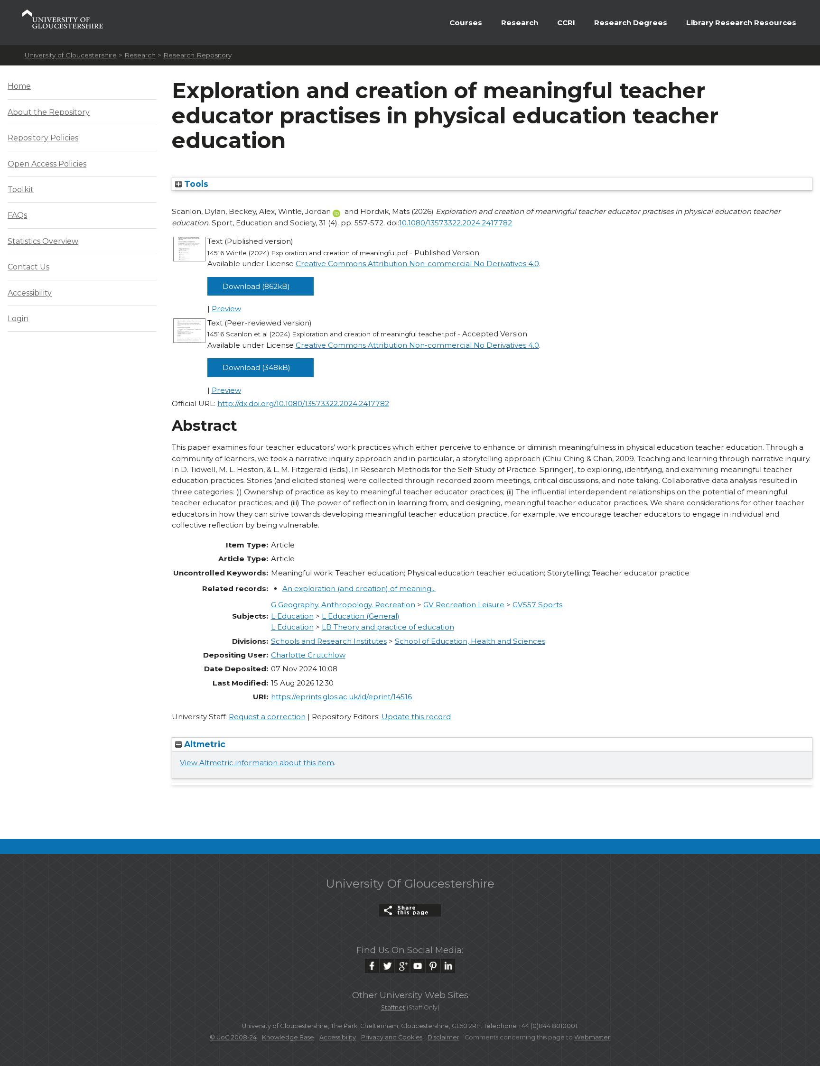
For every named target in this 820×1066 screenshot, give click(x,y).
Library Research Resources (741, 22)
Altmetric (203, 744)
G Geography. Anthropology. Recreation (343, 604)
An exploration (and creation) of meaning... (359, 588)
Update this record (416, 716)
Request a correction (267, 716)
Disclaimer (443, 1037)
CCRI (566, 22)
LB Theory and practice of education (388, 626)
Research (519, 22)
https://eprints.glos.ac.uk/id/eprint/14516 (341, 696)
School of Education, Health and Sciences (470, 641)
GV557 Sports (537, 604)
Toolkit (21, 189)
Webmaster (592, 1037)
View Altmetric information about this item (257, 762)
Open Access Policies (47, 163)
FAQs (17, 215)
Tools (195, 184)
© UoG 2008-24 (233, 1037)
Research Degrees (630, 22)
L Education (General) (361, 616)
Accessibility (30, 292)
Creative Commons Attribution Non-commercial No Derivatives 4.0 (417, 263)
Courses (465, 22)
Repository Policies (43, 137)
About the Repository (49, 112)
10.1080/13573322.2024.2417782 (455, 222)
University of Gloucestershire (71, 55)
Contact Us (28, 266)
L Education (292, 616)
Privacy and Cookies (391, 1037)
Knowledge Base (288, 1037)
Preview (226, 308)
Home (19, 86)
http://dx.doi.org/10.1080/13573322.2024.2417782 (303, 403)
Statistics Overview (43, 241)
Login (18, 318)
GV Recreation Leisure (463, 604)
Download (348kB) (256, 367)
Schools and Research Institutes (329, 641)
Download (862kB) (256, 286)
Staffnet (393, 1007)
